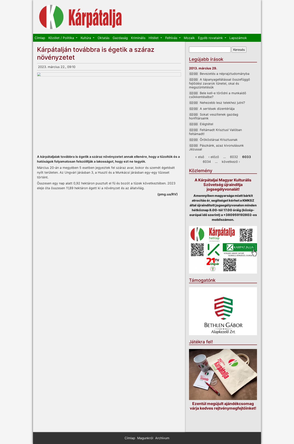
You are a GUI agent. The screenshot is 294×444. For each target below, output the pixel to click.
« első (199, 157)
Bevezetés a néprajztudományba (224, 74)
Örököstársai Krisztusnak (219, 140)
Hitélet (154, 38)
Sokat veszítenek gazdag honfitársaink (213, 116)
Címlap (40, 38)
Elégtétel (206, 124)
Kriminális (138, 38)
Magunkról (145, 438)
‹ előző (213, 157)
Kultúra (86, 38)
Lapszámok (238, 38)
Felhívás (171, 38)
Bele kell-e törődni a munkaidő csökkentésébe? (217, 95)
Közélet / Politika (61, 38)
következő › (231, 162)
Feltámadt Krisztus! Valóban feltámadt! (215, 132)
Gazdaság (120, 38)
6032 (234, 157)
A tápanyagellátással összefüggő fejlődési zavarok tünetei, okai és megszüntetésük (219, 83)
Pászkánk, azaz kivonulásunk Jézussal (216, 147)
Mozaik (189, 38)
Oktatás (103, 38)
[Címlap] (80, 17)
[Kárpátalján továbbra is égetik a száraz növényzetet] (109, 112)
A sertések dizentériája (217, 109)
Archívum (162, 438)
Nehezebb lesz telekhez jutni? (222, 103)
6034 (207, 162)
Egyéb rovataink (211, 38)
